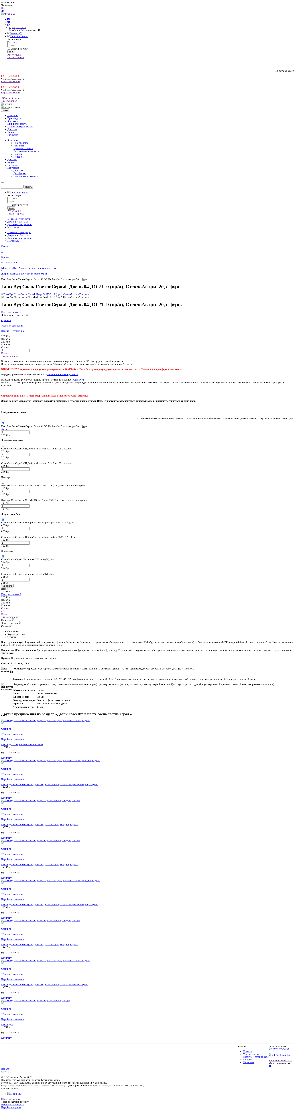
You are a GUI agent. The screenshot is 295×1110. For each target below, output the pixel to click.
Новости (247, 1051)
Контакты (12, 121)
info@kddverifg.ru (281, 1055)
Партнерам (248, 1062)
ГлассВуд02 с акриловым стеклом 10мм (22, 744)
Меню (5, 110)
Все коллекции (9, 262)
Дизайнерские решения (19, 224)
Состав (5, 347)
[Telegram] (8, 22)
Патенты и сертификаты (20, 126)
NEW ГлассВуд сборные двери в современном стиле (28, 268)
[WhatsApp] (8, 24)
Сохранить (7, 586)
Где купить (13, 135)
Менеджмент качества (254, 1054)
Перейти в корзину (11, 1107)
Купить (5, 353)
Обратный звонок (10, 81)
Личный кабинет (19, 36)
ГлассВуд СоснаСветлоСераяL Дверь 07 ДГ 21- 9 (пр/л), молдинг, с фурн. (39, 824)
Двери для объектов (17, 221)
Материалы (13, 227)
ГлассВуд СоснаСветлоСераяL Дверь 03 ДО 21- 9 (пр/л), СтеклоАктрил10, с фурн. (44, 984)
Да (2, 11)
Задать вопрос (9, 101)
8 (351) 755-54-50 (280, 1049)
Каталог (5, 257)
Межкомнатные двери (19, 219)
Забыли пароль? (15, 57)
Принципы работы (17, 123)
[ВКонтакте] (8, 19)
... (2, 251)
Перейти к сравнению (12, 331)
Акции (11, 132)
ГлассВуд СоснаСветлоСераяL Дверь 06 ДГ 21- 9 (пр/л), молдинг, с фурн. (39, 864)
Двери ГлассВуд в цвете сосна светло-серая (24, 273)
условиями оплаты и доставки (62, 374)
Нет (3, 8)
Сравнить (6, 320)
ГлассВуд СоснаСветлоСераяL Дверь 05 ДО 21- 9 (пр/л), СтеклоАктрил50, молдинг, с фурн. (49, 904)
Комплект (6, 757)
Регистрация (14, 54)
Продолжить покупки (12, 1104)
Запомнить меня (19, 48)
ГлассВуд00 (7, 1024)
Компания (12, 115)
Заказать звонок (10, 356)
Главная (5, 246)
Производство (14, 118)
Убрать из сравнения (12, 325)
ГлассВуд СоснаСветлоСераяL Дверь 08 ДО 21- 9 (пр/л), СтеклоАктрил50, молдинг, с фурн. (49, 784)
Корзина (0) (16, 33)
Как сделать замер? (11, 312)
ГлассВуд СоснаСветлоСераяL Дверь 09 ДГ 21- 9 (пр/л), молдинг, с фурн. (39, 944)
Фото (4, 429)
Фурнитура (78, 379)
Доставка (12, 129)
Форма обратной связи (280, 1060)
